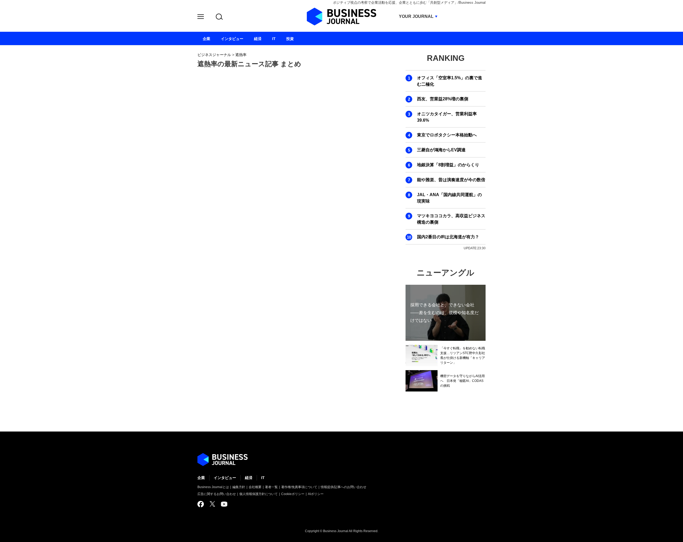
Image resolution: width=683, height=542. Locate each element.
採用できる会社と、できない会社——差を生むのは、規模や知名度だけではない (444, 313)
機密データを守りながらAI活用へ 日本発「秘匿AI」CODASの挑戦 (462, 380)
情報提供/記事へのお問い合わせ (343, 487)
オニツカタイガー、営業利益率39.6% (447, 117)
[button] (200, 17)
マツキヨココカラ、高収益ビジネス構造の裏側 (451, 218)
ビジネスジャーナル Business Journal (341, 16)
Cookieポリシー (292, 494)
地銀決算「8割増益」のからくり (448, 165)
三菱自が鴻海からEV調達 (441, 150)
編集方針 (238, 487)
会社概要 (255, 487)
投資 (290, 39)
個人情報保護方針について (258, 494)
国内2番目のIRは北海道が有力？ (448, 237)
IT (263, 478)
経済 (248, 478)
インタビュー (225, 478)
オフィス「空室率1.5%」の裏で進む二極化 (449, 81)
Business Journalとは (213, 487)
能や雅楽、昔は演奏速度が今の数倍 (451, 179)
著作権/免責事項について (299, 487)
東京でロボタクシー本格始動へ (447, 135)
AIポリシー (316, 494)
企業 (201, 478)
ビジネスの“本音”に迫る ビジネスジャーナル (222, 459)
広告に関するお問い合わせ (216, 494)
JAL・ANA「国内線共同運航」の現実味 (449, 197)
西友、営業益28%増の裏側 (442, 99)
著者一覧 (271, 487)
